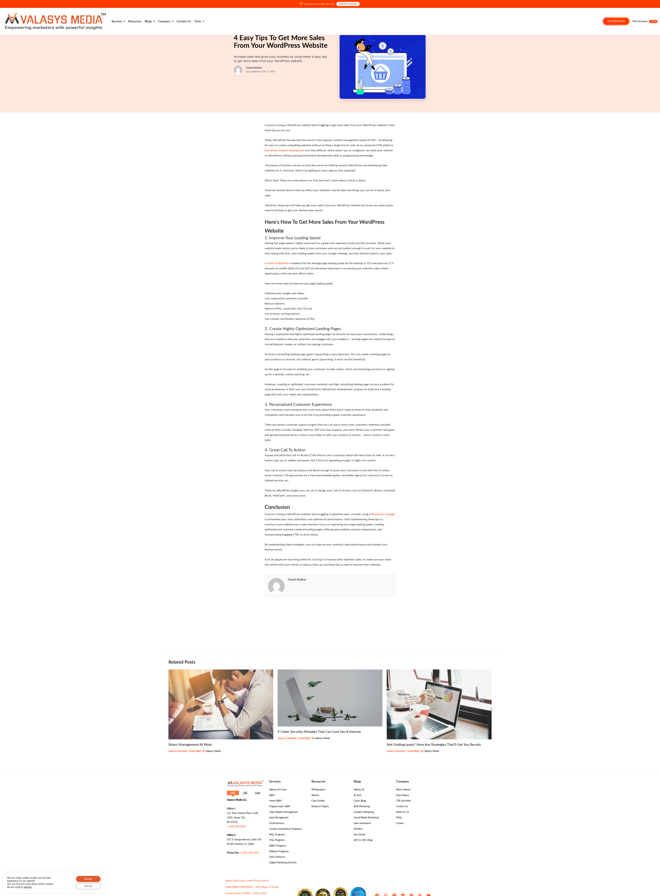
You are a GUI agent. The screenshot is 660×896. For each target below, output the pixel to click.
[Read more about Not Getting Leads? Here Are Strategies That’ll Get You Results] (439, 704)
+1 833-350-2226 (249, 853)
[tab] (233, 793)
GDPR (246, 893)
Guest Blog (195, 751)
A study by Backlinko (277, 263)
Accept (88, 879)
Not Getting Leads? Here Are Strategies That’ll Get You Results (434, 744)
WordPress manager (383, 514)
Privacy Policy (261, 881)
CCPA (255, 893)
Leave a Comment (177, 751)
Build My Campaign (348, 4)
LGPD (263, 893)
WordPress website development (285, 150)
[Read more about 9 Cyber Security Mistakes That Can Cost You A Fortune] (330, 697)
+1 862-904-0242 (236, 826)
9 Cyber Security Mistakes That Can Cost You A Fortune (319, 732)
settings (28, 887)
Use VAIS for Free (616, 21)
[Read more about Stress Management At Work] (220, 704)
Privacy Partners (233, 893)
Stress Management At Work (190, 744)
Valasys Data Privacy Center (239, 881)
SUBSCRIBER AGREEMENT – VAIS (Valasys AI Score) (251, 887)
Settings (88, 886)
